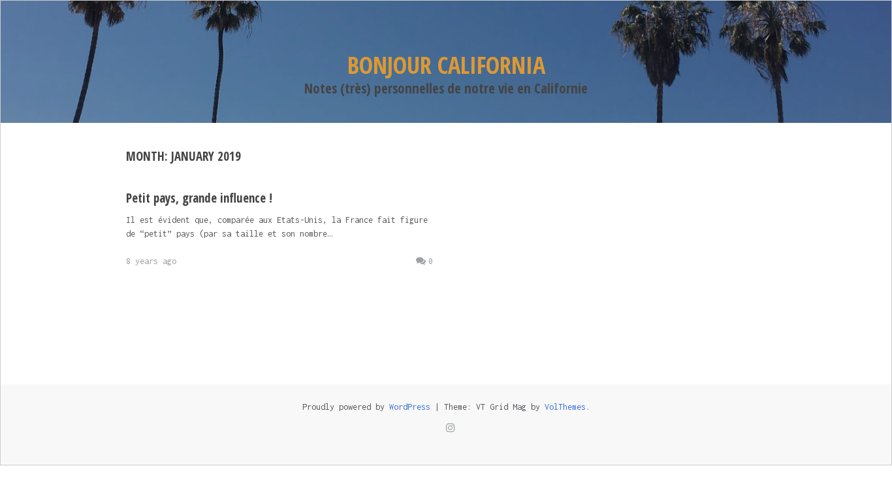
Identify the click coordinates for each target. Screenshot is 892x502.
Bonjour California (446, 65)
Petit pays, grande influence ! (199, 198)
